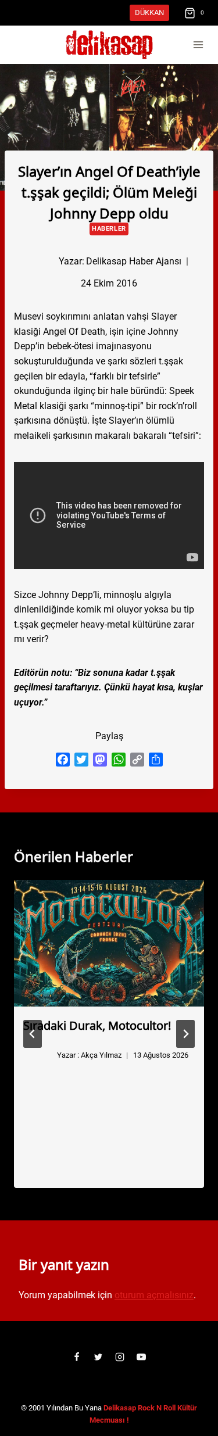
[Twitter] (98, 1357)
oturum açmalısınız (154, 1295)
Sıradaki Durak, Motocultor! (97, 1024)
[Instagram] (119, 1357)
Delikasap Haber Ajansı (133, 261)
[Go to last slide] (32, 1034)
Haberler (109, 228)
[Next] (185, 1034)
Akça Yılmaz (101, 1055)
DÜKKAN (149, 12)
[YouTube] (141, 1357)
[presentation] (109, 943)
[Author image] (39, 261)
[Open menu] (198, 45)
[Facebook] (76, 1357)
